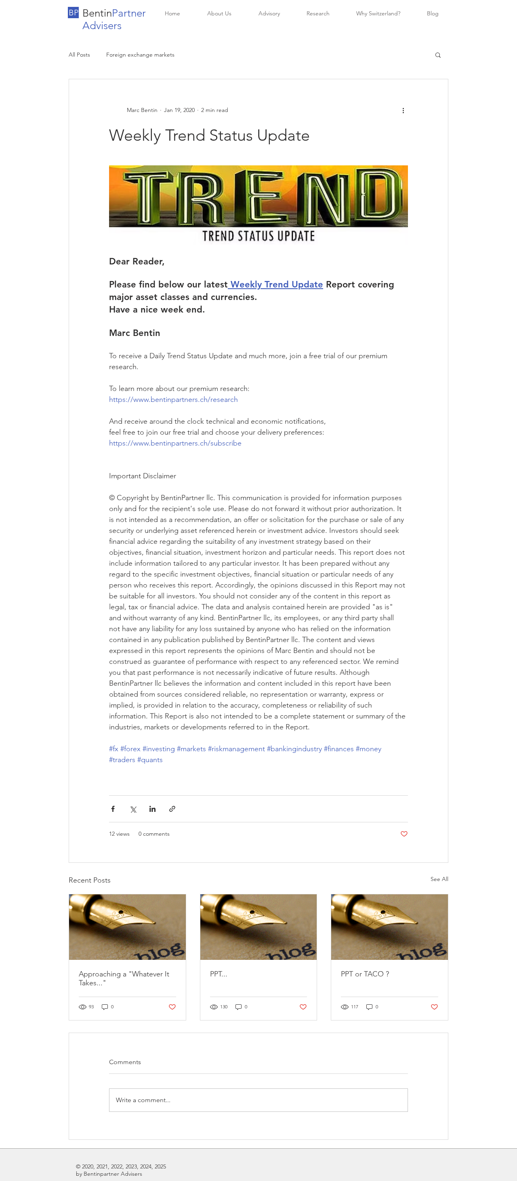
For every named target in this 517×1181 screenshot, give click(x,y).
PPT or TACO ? (365, 974)
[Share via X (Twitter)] (133, 809)
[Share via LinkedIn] (152, 809)
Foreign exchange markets (140, 54)
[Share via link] (172, 809)
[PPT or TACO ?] (389, 927)
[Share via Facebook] (113, 809)
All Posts (79, 54)
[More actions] (403, 110)
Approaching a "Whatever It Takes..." (124, 978)
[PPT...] (258, 927)
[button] (73, 12)
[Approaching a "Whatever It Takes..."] (127, 927)
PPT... (218, 974)
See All (439, 879)
